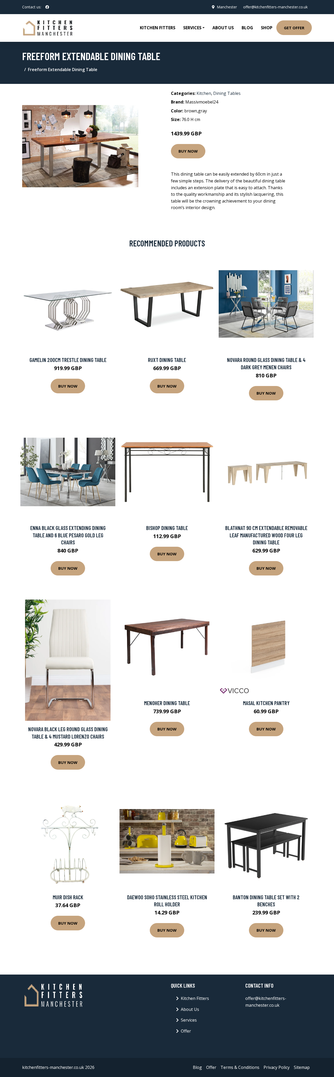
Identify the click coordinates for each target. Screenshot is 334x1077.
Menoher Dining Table (167, 703)
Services (189, 1020)
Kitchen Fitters (157, 28)
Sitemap (302, 1067)
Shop (266, 28)
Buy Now (188, 151)
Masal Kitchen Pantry (266, 703)
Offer (186, 1031)
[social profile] (47, 7)
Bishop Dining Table (167, 528)
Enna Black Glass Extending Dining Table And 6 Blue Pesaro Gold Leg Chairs (68, 535)
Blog (247, 28)
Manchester (227, 6)
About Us (223, 28)
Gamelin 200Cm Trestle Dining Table (67, 359)
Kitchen (203, 93)
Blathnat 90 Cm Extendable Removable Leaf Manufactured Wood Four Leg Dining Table (266, 535)
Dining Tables (227, 93)
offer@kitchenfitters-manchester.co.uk (275, 6)
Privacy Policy (277, 1067)
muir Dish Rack (68, 897)
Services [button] (192, 28)
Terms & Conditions (239, 1067)
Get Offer (294, 27)
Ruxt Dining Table (167, 359)
